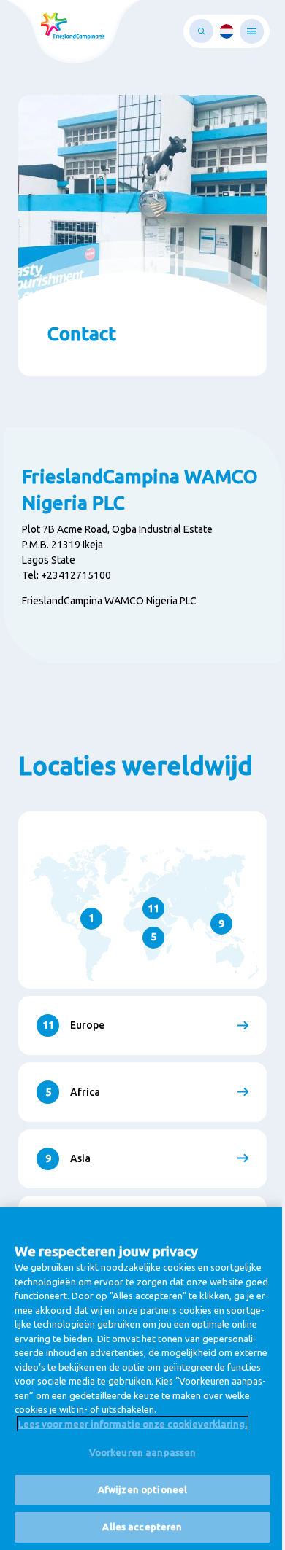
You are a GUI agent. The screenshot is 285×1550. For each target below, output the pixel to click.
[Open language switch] (226, 31)
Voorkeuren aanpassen (143, 1452)
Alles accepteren (142, 1527)
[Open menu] (252, 31)
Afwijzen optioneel (142, 1489)
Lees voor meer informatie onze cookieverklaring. (132, 1424)
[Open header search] (201, 31)
